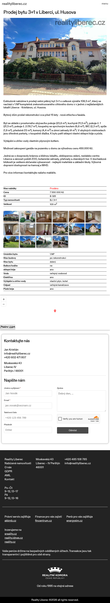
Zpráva (60, 388)
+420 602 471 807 (15, 357)
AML (8, 475)
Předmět (8, 424)
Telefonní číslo (10, 412)
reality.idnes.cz (14, 538)
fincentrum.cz (43, 520)
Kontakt (9, 479)
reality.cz (10, 542)
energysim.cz (74, 520)
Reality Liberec (14, 459)
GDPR (8, 471)
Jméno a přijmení (11, 388)
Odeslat (73, 430)
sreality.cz (11, 534)
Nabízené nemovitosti (18, 463)
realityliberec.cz (14, 4)
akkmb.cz (10, 520)
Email (6, 400)
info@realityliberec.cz (17, 353)
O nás (8, 467)
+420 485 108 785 (76, 459)
